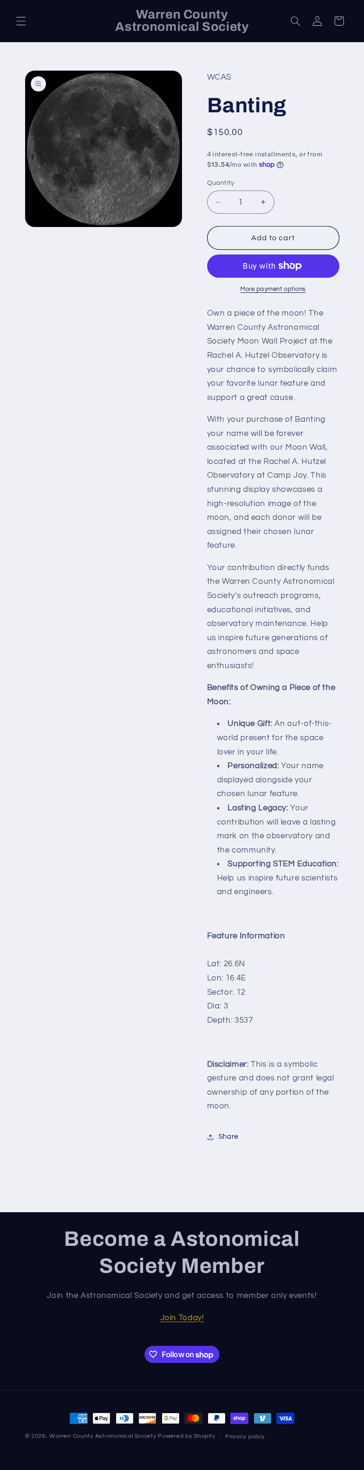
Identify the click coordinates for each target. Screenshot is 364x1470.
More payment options (273, 289)
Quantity (221, 183)
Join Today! (182, 1318)
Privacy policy (245, 1436)
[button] (21, 21)
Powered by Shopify (186, 1436)
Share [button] (228, 1136)
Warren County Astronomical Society (102, 1436)
